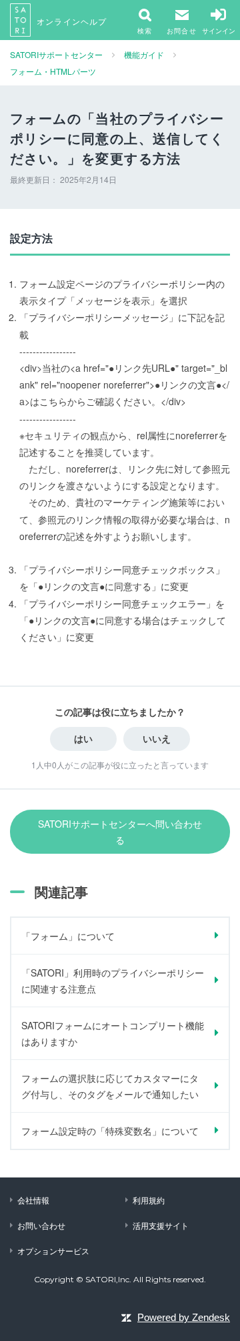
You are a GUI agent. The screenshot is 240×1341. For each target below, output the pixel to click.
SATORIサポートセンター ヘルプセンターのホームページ (20, 20)
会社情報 (33, 1199)
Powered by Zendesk (183, 1317)
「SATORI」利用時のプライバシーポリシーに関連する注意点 (112, 980)
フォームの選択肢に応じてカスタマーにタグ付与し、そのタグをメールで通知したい (110, 1086)
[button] (181, 20)
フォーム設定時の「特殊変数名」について (110, 1130)
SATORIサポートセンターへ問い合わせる (120, 831)
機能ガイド (144, 54)
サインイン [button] (218, 30)
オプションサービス (53, 1250)
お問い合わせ (41, 1225)
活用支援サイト (161, 1225)
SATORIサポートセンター (56, 54)
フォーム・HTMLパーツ (53, 71)
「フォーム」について (68, 936)
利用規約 (149, 1199)
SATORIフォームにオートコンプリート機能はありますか (112, 1033)
